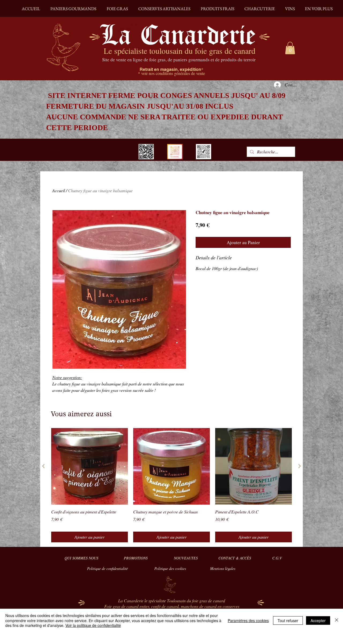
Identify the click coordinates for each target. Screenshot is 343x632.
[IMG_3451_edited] (174, 151)
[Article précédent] (43, 466)
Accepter (318, 620)
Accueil (58, 190)
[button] (290, 48)
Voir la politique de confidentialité (93, 625)
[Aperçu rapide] (89, 466)
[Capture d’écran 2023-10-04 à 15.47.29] (203, 151)
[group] (171, 485)
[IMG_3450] (146, 151)
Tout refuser (288, 620)
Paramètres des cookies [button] (248, 620)
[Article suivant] (299, 466)
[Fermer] (336, 620)
